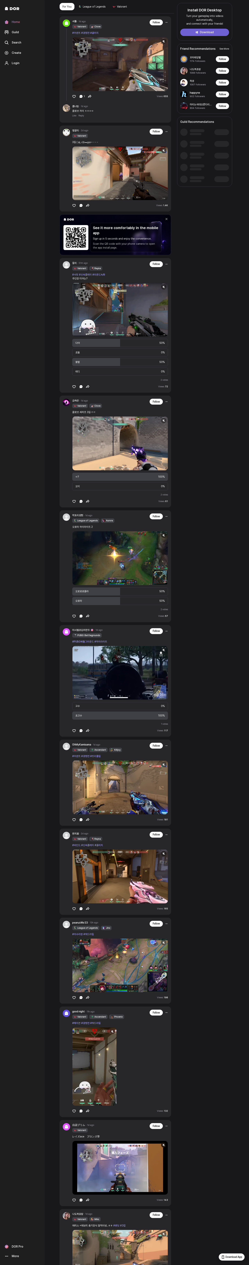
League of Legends (94, 6)
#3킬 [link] (123, 1225)
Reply (81, 115)
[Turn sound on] (83, 87)
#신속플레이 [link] (85, 274)
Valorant (122, 6)
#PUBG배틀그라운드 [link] (83, 641)
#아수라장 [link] (77, 934)
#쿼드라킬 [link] (88, 934)
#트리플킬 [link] (95, 756)
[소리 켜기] (163, 41)
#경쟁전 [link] (85, 32)
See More (224, 49)
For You (67, 6)
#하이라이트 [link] (100, 641)
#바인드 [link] (76, 845)
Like (74, 115)
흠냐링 (75, 106)
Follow (156, 22)
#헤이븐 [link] (76, 1023)
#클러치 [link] (94, 32)
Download (207, 32)
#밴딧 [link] (116, 1225)
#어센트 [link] (76, 32)
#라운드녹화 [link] (98, 274)
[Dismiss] (166, 219)
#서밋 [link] (75, 274)
